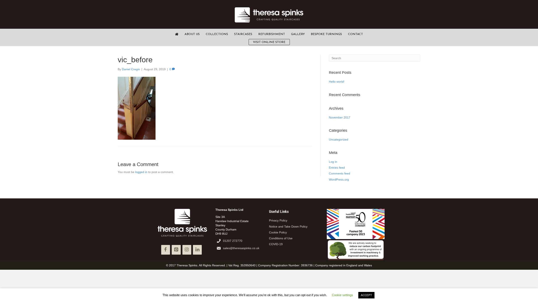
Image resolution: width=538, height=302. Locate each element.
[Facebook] (165, 249)
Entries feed (337, 167)
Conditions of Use (281, 238)
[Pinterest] (176, 249)
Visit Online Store (269, 42)
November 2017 (339, 117)
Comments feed (339, 173)
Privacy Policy (278, 220)
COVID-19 (276, 244)
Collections (217, 34)
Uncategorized (338, 139)
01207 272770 (232, 240)
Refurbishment (271, 34)
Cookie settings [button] (342, 295)
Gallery (298, 34)
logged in (141, 172)
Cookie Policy (278, 232)
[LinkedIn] (197, 249)
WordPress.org (339, 179)
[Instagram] (186, 249)
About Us (192, 34)
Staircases (243, 34)
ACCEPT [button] (366, 295)
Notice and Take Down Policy (288, 226)
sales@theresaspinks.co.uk (241, 248)
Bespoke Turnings (326, 34)
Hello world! (336, 81)
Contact (355, 34)
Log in (333, 161)
